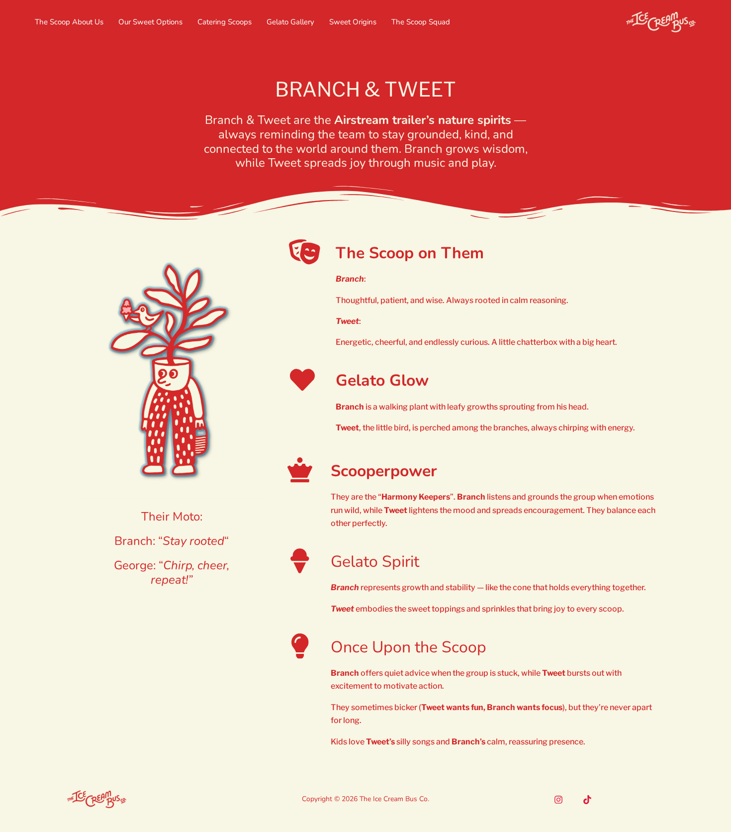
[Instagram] (558, 799)
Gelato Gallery (290, 22)
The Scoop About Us (69, 22)
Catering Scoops (224, 22)
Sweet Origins (352, 22)
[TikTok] (587, 799)
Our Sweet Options (150, 22)
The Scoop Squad (420, 22)
